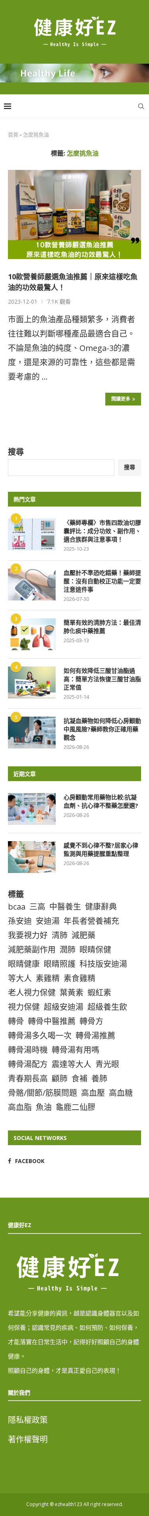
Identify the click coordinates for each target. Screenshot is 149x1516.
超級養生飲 (107, 1007)
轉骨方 (91, 1021)
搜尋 (16, 451)
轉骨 (16, 1021)
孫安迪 (20, 921)
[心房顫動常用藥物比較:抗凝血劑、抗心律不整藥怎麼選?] (32, 809)
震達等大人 (71, 1064)
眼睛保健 (95, 949)
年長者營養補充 (91, 921)
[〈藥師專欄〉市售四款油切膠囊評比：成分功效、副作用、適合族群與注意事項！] (32, 534)
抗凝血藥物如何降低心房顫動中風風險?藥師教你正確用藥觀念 (102, 729)
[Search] (141, 106)
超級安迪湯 (63, 1007)
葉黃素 (71, 992)
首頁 (13, 134)
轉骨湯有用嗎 (75, 1049)
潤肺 (67, 949)
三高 (37, 906)
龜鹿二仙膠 (75, 1107)
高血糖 (121, 1092)
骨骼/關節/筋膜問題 (42, 1092)
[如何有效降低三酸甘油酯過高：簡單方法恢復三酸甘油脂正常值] (32, 682)
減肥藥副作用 (32, 949)
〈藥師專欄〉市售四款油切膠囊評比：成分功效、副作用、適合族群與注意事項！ (102, 530)
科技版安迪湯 (103, 964)
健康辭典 (101, 906)
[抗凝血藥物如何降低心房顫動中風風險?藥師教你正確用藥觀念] (32, 732)
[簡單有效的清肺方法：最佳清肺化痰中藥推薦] (32, 634)
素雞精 (48, 978)
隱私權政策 (28, 1420)
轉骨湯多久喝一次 (40, 1035)
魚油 (44, 1107)
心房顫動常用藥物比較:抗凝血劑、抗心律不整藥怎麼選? (101, 801)
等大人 (20, 978)
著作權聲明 (28, 1439)
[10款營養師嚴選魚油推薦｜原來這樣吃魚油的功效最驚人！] (74, 214)
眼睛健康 (24, 964)
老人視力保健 (32, 992)
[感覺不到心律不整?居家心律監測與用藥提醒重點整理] (32, 857)
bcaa (16, 906)
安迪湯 (48, 921)
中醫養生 (65, 906)
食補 (79, 1078)
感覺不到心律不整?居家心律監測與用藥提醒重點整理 (101, 849)
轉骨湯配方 (28, 1064)
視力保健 (24, 1007)
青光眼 (107, 1064)
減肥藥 (83, 935)
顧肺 (60, 1078)
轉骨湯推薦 (95, 1035)
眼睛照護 (59, 964)
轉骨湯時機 (28, 1049)
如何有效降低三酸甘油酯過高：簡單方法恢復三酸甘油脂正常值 (102, 678)
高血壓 (93, 1092)
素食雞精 (79, 978)
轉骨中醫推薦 (51, 1021)
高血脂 (20, 1107)
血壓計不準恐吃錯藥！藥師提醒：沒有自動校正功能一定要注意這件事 (102, 581)
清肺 (60, 935)
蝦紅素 (99, 992)
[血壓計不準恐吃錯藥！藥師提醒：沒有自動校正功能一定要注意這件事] (32, 584)
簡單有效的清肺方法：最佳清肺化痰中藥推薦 (102, 626)
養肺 (99, 1078)
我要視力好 (28, 935)
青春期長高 (28, 1078)
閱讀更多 (120, 399)
